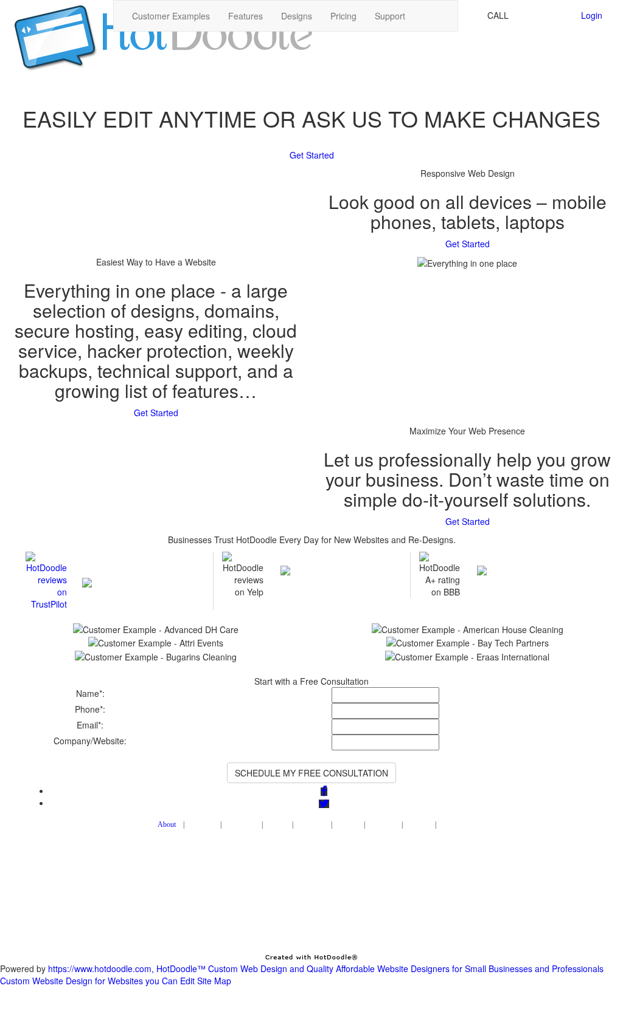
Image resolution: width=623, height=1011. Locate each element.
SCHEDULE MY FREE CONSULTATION (311, 773)
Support (390, 16)
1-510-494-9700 (542, 15)
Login (591, 15)
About (167, 824)
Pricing (343, 16)
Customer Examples (171, 16)
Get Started (312, 155)
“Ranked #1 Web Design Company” (138, 564)
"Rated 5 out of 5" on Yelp (335, 558)
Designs (296, 16)
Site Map (214, 981)
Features (245, 16)
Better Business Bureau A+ (531, 558)
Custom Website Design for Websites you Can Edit (97, 981)
